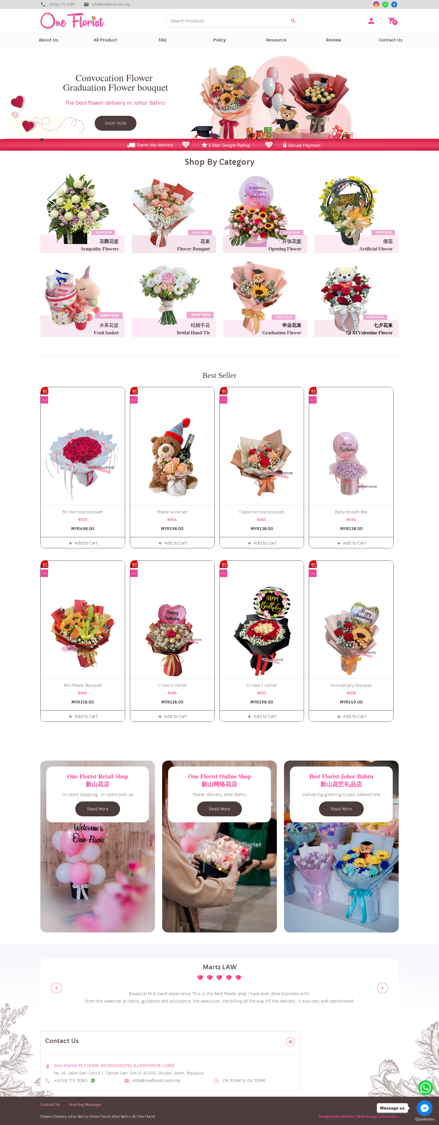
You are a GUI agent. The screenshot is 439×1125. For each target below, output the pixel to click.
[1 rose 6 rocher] (172, 619)
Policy (219, 40)
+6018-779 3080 (62, 4)
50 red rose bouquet (82, 512)
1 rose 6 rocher (172, 685)
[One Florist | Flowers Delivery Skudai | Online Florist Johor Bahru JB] (85, 21)
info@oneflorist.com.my (156, 1080)
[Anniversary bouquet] (351, 619)
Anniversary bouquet (351, 685)
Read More (97, 809)
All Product (105, 40)
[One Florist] (394, 4)
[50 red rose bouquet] (83, 446)
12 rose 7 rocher (261, 685)
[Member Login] (371, 20)
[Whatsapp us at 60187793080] (92, 1080)
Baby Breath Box (351, 512)
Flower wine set (172, 512)
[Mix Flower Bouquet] (83, 619)
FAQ (162, 40)
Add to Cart (86, 543)
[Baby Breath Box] (351, 446)
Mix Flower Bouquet (83, 685)
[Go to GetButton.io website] (424, 1119)
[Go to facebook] (424, 1108)
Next (382, 988)
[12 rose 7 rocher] (262, 619)
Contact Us (391, 40)
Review (333, 40)
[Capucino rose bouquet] (262, 446)
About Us (48, 40)
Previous (56, 988)
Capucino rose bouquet (261, 512)
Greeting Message (85, 1104)
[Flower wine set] (172, 446)
